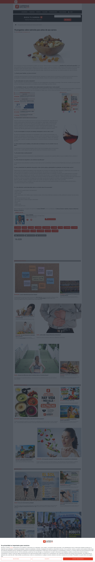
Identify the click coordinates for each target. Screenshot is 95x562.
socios (11, 547)
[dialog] (47, 550)
